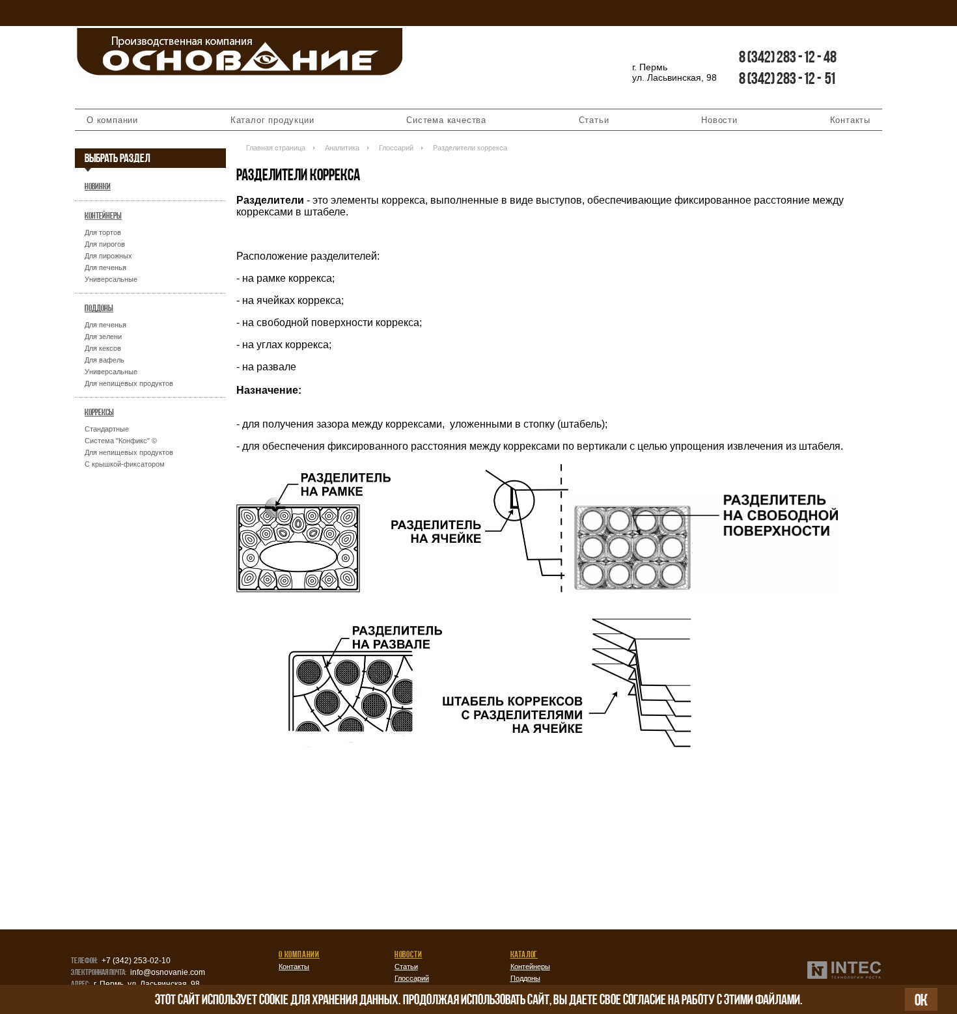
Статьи (594, 120)
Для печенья (105, 267)
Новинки (98, 186)
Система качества (446, 120)
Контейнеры (103, 215)
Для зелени (103, 336)
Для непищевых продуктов (129, 383)
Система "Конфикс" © (121, 441)
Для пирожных (108, 256)
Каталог (524, 954)
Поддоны (99, 308)
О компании (112, 120)
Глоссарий (396, 148)
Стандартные (107, 429)
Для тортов (103, 232)
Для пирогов (105, 244)
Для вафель (104, 360)
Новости (719, 120)
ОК (921, 1000)
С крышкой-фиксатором (125, 464)
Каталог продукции (272, 120)
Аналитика (342, 148)
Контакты (850, 120)
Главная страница (275, 148)
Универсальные (111, 279)
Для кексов (103, 348)
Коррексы (99, 412)
